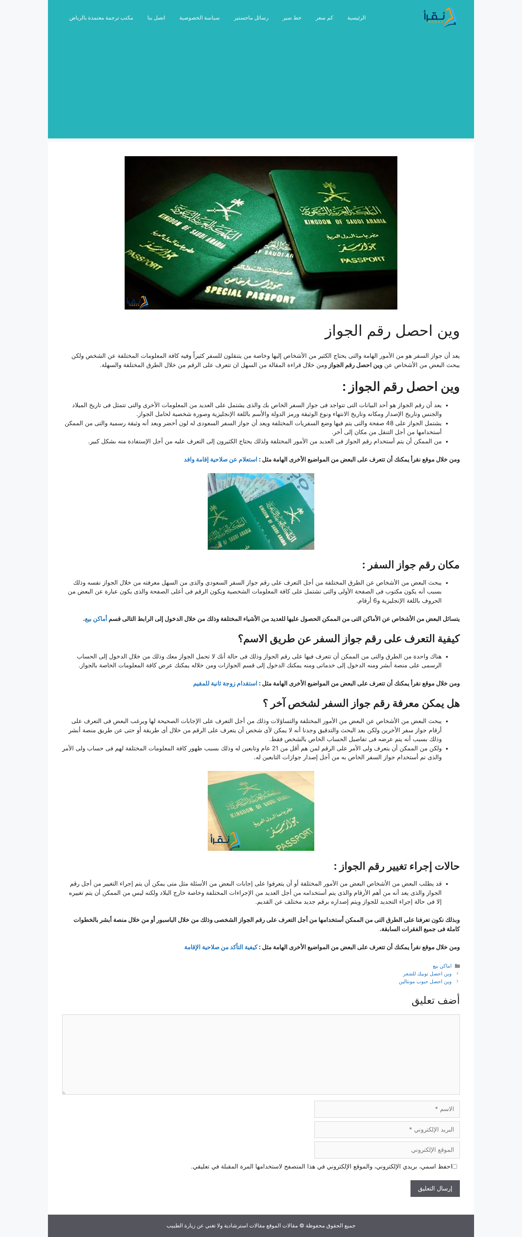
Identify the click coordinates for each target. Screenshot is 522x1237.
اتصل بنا (156, 17)
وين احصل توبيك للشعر (427, 973)
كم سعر (324, 17)
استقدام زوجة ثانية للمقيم (225, 683)
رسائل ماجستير (251, 17)
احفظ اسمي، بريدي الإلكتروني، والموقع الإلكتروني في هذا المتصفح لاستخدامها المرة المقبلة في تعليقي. (321, 1166)
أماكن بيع (96, 618)
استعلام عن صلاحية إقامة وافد (220, 459)
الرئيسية (356, 17)
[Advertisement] (261, 88)
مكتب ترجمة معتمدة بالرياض (101, 17)
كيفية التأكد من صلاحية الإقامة (220, 947)
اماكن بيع (442, 966)
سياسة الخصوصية (199, 17)
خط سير (292, 17)
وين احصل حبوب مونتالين (425, 981)
